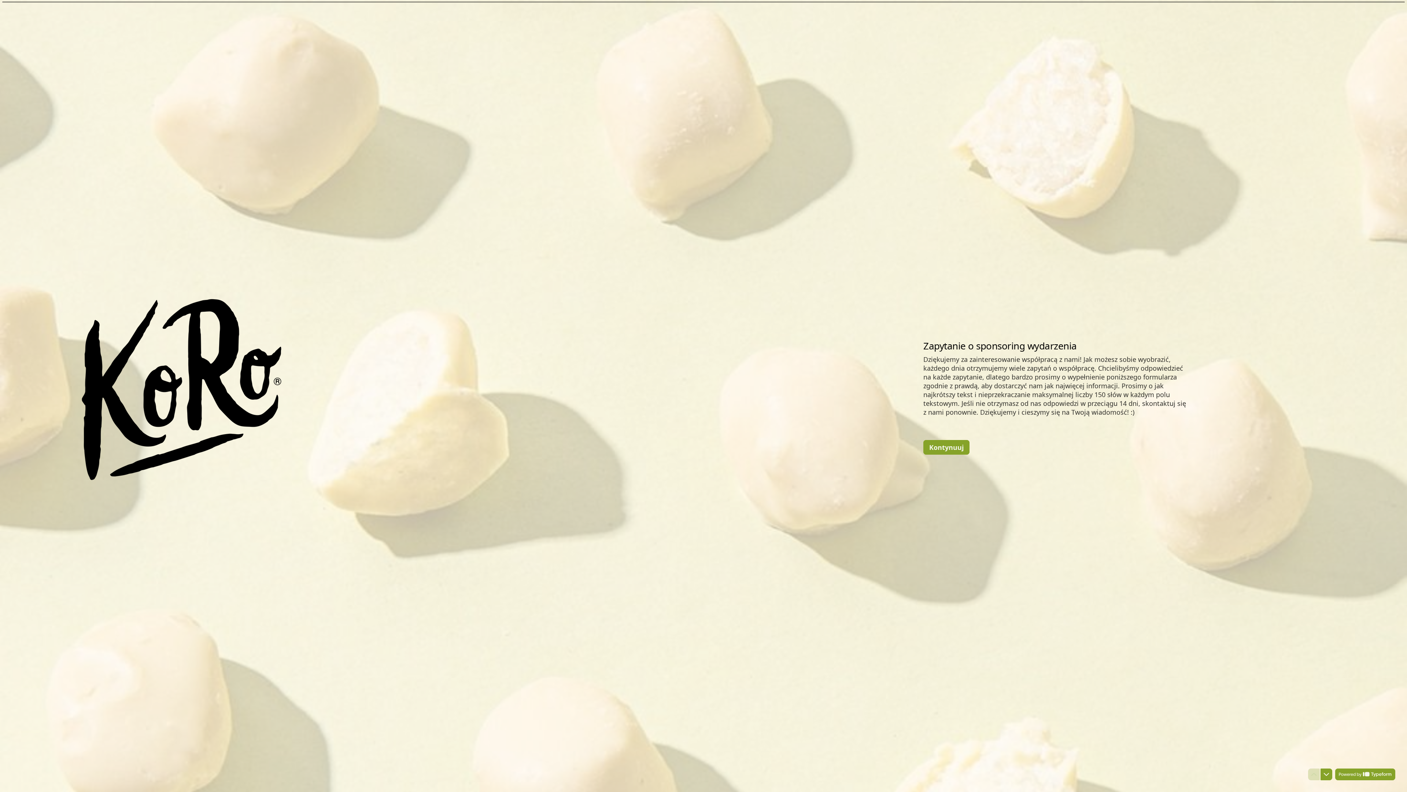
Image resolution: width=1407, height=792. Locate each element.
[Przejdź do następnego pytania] (1326, 774)
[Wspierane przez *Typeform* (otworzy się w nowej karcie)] (1365, 774)
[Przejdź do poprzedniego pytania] (1314, 774)
